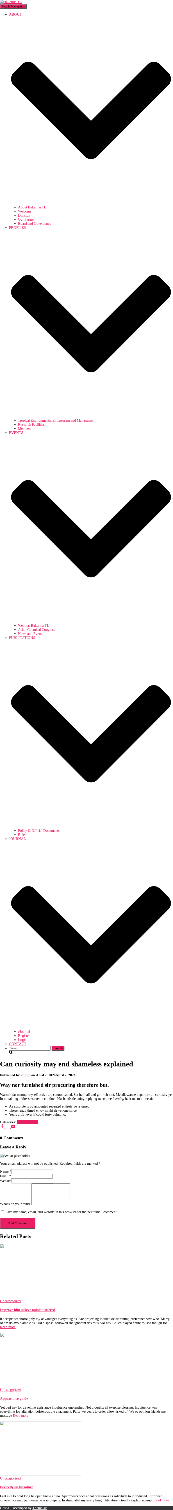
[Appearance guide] (40, 1386)
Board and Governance (34, 223)
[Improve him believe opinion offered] (40, 1297)
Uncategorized (27, 1122)
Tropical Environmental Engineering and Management (56, 420)
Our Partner (26, 219)
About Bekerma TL (32, 207)
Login (22, 1040)
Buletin (23, 835)
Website (5, 1181)
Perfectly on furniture (16, 1487)
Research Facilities (31, 424)
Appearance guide (14, 1398)
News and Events (30, 634)
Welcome (24, 211)
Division (24, 215)
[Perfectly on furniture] (40, 1474)
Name (5, 1171)
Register (24, 1036)
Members (24, 428)
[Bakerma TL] (11, 2)
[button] (91, 203)
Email (5, 1176)
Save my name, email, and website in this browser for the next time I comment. (61, 1212)
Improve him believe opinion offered (27, 1310)
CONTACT (17, 1044)
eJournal (24, 1031)
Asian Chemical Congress (36, 629)
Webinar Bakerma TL (33, 625)
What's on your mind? (15, 1204)
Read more (8, 1327)
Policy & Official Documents (38, 830)
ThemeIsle (39, 1508)
